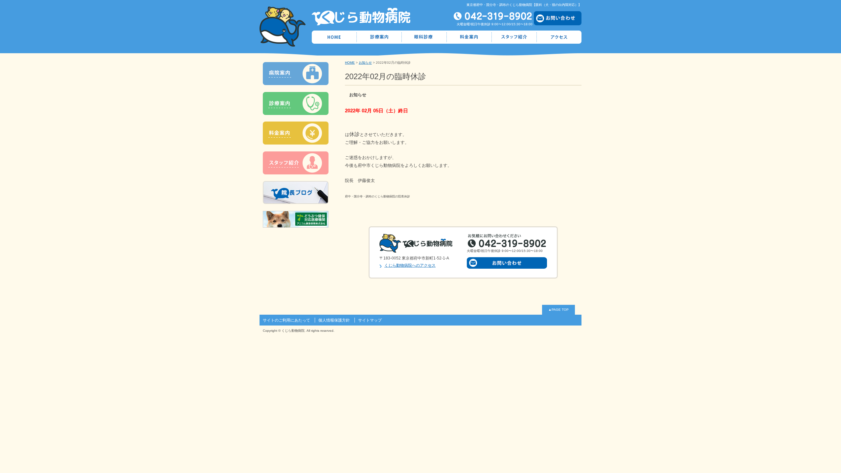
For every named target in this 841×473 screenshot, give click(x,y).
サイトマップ (370, 320)
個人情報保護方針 (334, 320)
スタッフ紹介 (514, 37)
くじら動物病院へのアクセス (410, 265)
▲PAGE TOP (558, 309)
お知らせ (365, 62)
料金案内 (469, 37)
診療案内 (379, 37)
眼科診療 (424, 37)
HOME (334, 37)
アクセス (559, 37)
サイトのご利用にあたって (286, 320)
